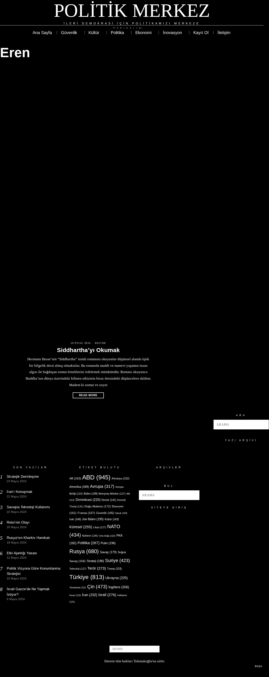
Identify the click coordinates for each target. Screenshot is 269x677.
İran (89, 595)
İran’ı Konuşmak (19, 492)
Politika (89, 543)
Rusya (84, 551)
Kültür (100, 343)
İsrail (107, 595)
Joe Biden (93, 519)
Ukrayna (116, 578)
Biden (91, 493)
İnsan (75, 595)
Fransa (86, 513)
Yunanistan (77, 587)
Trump (114, 568)
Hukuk (121, 513)
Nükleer (90, 535)
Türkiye (86, 577)
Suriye (117, 560)
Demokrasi (88, 499)
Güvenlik (105, 513)
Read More (88, 395)
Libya (99, 527)
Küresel (80, 527)
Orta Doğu (107, 535)
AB (75, 478)
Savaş (108, 552)
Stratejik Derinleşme (23, 477)
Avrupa (102, 486)
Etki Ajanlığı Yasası (22, 553)
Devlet (109, 500)
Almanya (120, 478)
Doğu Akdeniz (97, 506)
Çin (97, 586)
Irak (75, 519)
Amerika (79, 486)
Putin (108, 543)
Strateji (95, 561)
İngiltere (118, 587)
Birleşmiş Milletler (112, 493)
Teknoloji (77, 568)
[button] (264, 425)
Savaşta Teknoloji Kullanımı (28, 507)
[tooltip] (245, 15)
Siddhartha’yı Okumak (88, 350)
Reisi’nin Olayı (18, 522)
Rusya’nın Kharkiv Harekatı (28, 538)
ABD (96, 477)
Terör (96, 568)
